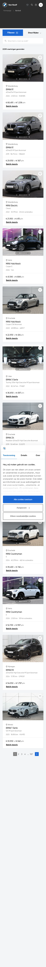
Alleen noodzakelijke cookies (23, 516)
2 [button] (18, 754)
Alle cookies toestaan (23, 499)
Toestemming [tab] (9, 455)
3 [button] (21, 754)
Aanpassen (22, 508)
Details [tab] (24, 455)
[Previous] (17, 79)
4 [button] (25, 754)
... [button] (28, 754)
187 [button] (31, 754)
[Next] (29, 79)
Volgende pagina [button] (37, 754)
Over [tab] (38, 455)
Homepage (7, 10)
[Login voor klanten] (35, 5)
